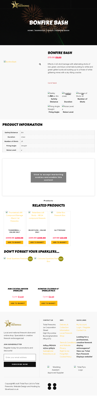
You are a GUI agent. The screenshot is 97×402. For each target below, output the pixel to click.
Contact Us (81, 330)
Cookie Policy (65, 357)
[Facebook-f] (49, 384)
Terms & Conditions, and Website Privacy (68, 345)
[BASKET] (90, 4)
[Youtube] (54, 388)
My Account (82, 325)
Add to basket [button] (14, 242)
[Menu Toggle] (5, 4)
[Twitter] (54, 384)
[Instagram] (49, 388)
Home (30, 30)
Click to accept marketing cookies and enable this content (48, 177)
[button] (77, 4)
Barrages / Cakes (44, 30)
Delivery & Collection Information (64, 327)
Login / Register (83, 327)
